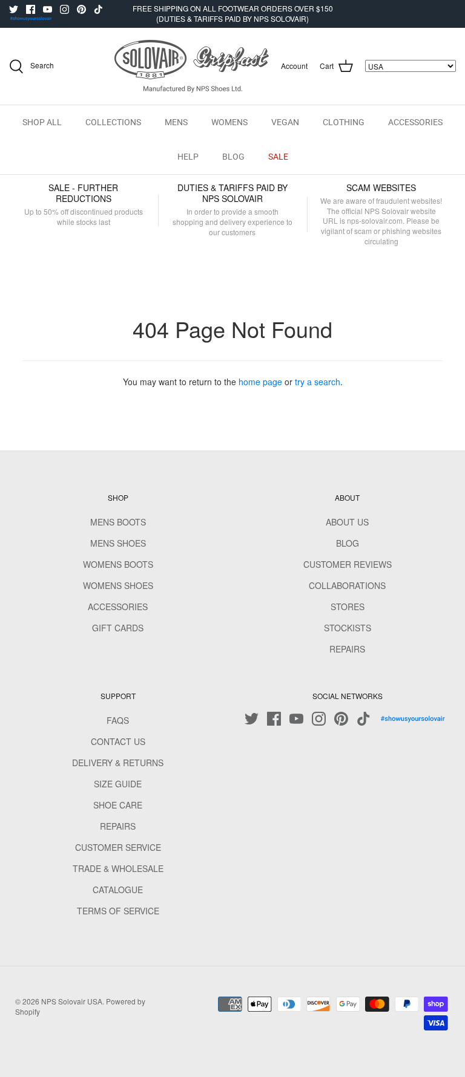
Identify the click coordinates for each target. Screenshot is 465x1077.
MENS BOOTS (118, 522)
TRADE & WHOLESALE (118, 868)
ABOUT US (347, 522)
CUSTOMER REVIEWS (347, 564)
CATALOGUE (118, 889)
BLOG (233, 156)
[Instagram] (64, 9)
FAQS (118, 720)
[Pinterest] (81, 9)
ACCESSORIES (415, 122)
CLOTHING (343, 122)
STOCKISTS (347, 628)
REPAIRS (347, 649)
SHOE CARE (117, 805)
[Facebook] (30, 9)
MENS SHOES (118, 543)
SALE (278, 156)
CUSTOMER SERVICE (118, 847)
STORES (347, 606)
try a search (317, 382)
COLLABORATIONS (347, 585)
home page (260, 382)
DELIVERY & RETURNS (117, 763)
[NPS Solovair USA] (191, 66)
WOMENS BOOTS (118, 564)
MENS (176, 122)
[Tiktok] (98, 9)
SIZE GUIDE (118, 784)
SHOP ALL (42, 122)
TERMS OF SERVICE (118, 911)
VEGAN (285, 122)
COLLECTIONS (113, 122)
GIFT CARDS (117, 628)
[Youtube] (47, 9)
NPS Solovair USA (71, 1001)
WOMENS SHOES (118, 585)
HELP (188, 156)
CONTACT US (118, 741)
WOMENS (229, 122)
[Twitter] (13, 9)
